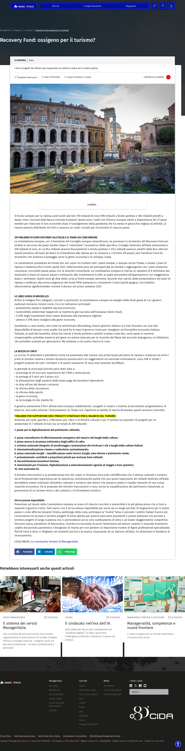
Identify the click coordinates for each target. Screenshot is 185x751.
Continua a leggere (154, 77)
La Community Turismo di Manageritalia (54, 541)
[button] (24, 552)
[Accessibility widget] (178, 744)
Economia (29, 30)
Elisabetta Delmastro (27, 77)
